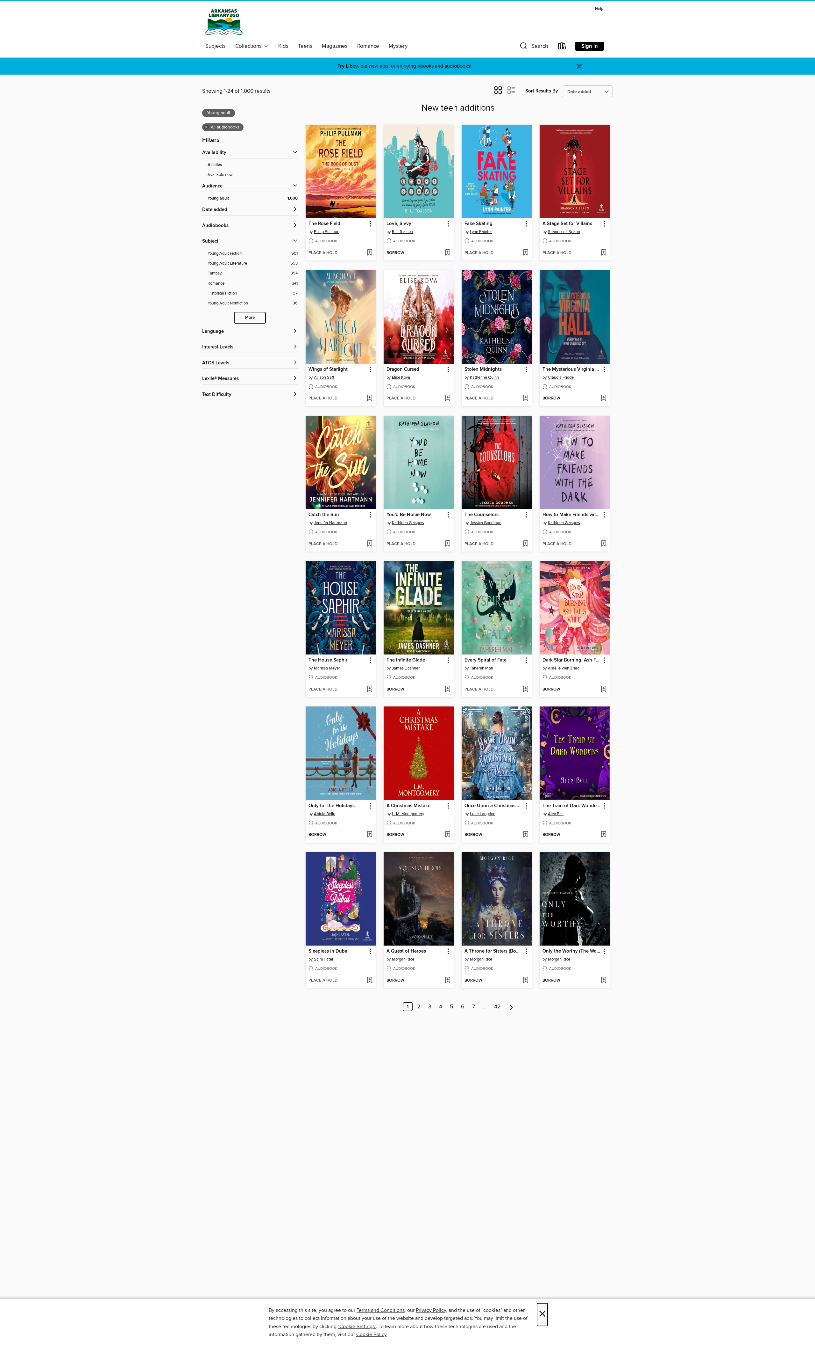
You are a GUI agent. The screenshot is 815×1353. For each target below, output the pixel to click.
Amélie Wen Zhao (563, 668)
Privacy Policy (431, 1310)
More (250, 317)
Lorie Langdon (482, 813)
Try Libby (347, 66)
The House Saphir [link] (327, 660)
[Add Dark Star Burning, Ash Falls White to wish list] (603, 689)
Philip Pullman (326, 231)
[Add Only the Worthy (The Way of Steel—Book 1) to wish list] (603, 980)
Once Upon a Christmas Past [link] (493, 806)
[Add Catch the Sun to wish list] (369, 544)
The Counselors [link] (481, 515)
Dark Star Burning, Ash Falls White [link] (571, 660)
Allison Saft (324, 377)
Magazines (335, 46)
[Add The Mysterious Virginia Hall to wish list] (603, 398)
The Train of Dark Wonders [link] (571, 806)
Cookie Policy (371, 1334)
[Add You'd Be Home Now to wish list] (447, 544)
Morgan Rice (403, 959)
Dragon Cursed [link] (402, 369)
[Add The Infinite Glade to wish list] (447, 689)
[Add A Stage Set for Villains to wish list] (603, 253)
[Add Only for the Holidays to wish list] (369, 835)
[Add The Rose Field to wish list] (369, 253)
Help (599, 8)
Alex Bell (555, 813)
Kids (283, 46)
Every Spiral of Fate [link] (485, 660)
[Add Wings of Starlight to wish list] (369, 398)
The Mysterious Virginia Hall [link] (571, 369)
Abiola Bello (324, 813)
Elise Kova (401, 377)
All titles (215, 165)
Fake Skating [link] (478, 224)
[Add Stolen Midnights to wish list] (525, 398)
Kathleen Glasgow (408, 522)
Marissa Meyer (327, 668)
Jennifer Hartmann (330, 522)
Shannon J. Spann (564, 231)
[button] (533, 47)
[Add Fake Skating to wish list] (525, 253)
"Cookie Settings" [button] (357, 1326)
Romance (368, 46)
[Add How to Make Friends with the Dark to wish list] (603, 544)
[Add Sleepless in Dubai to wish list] (369, 980)
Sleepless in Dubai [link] (328, 951)
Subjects (215, 46)
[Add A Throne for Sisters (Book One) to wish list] (525, 980)
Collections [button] (249, 46)
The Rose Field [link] (324, 224)
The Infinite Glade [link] (405, 660)
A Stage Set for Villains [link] (567, 224)
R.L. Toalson (402, 231)
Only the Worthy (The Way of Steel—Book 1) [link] (571, 951)
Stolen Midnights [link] (483, 369)
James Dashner (406, 668)
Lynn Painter (481, 231)
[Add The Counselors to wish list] (525, 544)
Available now (220, 174)
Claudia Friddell (562, 377)
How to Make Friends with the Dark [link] (571, 515)
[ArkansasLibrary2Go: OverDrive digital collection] (224, 22)
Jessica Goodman (485, 522)
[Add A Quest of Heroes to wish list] (447, 980)
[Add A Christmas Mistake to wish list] (447, 835)
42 (497, 1006)
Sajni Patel (323, 959)
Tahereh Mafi (481, 668)
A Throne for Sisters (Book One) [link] (493, 951)
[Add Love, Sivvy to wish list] (447, 253)
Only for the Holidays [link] (331, 806)
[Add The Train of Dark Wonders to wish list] (603, 835)
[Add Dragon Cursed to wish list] (447, 398)
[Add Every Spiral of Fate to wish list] (525, 689)
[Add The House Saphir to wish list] (369, 689)
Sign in (589, 46)
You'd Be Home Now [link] (408, 515)
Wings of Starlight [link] (328, 369)
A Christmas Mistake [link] (408, 806)
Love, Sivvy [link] (398, 224)
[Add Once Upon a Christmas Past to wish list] (525, 835)
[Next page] (511, 1007)
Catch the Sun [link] (323, 515)
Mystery (398, 46)
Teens (305, 46)
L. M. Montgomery (408, 813)
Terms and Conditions (381, 1310)
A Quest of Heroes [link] (406, 951)
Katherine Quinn (484, 377)
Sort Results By (541, 91)
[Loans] (562, 47)
